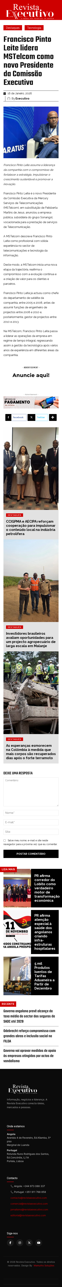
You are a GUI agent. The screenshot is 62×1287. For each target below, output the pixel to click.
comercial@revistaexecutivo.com (29, 1203)
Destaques (13, 27)
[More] (53, 417)
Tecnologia (34, 27)
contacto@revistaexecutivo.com (29, 1197)
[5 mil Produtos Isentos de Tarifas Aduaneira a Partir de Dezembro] (17, 976)
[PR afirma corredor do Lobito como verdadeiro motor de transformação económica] (17, 888)
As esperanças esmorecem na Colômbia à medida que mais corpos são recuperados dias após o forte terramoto (31, 752)
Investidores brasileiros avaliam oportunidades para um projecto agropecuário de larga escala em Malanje (31, 639)
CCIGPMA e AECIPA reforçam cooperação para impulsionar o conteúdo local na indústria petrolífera (30, 527)
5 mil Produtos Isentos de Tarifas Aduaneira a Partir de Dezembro (44, 975)
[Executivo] (9, 98)
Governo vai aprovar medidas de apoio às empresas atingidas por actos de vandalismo (29, 1056)
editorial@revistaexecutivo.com (28, 1215)
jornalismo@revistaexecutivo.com (29, 1209)
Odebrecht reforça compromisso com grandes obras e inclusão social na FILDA (29, 1036)
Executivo (22, 98)
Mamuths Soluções (44, 1265)
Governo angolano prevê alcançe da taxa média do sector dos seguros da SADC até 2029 (29, 1016)
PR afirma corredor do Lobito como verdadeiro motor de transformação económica (47, 888)
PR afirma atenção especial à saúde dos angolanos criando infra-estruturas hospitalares (44, 932)
